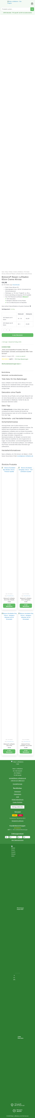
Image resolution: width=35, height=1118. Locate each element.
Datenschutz (17, 794)
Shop (6, 271)
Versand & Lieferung (17, 821)
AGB (17, 797)
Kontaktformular (17, 784)
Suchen (32, 9)
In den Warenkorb (17, 335)
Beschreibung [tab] (6, 372)
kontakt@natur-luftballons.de (25, 456)
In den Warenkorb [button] (9, 605)
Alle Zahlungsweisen (17, 840)
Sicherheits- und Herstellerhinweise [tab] (12, 375)
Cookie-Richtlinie (17, 802)
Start (3, 271)
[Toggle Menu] (4, 4)
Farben (10, 271)
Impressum (17, 791)
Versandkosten (16, 284)
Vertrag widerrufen (17, 807)
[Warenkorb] (32, 4)
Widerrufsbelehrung (17, 799)
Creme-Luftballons (18, 271)
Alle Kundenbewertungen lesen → (11, 363)
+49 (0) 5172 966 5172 (17, 780)
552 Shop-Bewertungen (21, 359)
